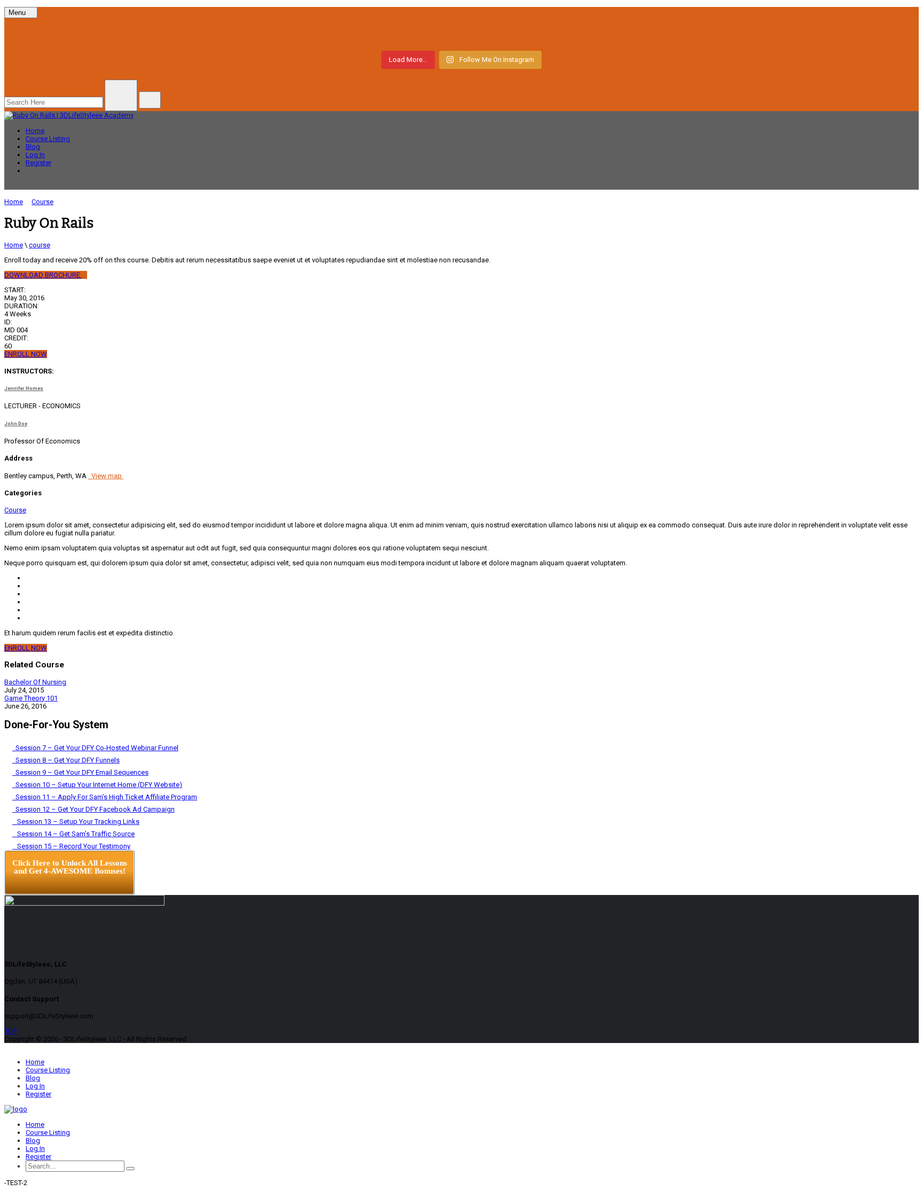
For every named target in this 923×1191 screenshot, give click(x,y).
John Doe (15, 423)
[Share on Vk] (28, 610)
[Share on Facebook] (28, 578)
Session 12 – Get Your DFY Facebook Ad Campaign (93, 809)
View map (105, 476)
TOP (10, 1031)
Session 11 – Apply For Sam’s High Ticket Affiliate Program (104, 797)
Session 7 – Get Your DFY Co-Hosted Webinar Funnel (95, 748)
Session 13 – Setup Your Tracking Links (75, 822)
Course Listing (48, 139)
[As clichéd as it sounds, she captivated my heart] (762, 33)
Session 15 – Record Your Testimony (71, 846)
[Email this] (28, 618)
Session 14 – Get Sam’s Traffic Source (73, 834)
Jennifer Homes (23, 388)
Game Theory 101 (31, 698)
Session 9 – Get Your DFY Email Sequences (80, 772)
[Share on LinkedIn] (28, 594)
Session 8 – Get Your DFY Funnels (66, 760)
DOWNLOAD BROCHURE (43, 275)
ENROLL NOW (25, 354)
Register (38, 163)
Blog (33, 147)
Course (15, 510)
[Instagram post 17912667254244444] (461, 33)
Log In (35, 155)
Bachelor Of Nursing (35, 682)
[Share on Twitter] (28, 586)
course (39, 245)
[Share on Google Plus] (28, 602)
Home (35, 131)
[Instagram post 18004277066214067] (160, 33)
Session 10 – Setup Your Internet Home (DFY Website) (97, 785)
